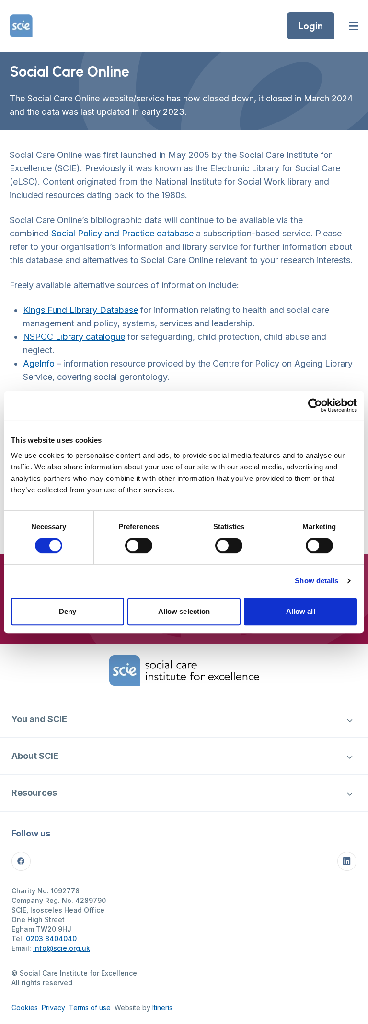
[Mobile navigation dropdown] (349, 719)
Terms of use (90, 1007)
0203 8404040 (51, 939)
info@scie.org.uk (61, 948)
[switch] (138, 545)
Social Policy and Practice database (122, 233)
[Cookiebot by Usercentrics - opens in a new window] (315, 405)
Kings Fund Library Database (80, 310)
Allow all (300, 611)
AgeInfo (39, 363)
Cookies (25, 1007)
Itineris (162, 1007)
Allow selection (184, 611)
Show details (316, 581)
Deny (67, 611)
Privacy (53, 1007)
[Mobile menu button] (353, 25)
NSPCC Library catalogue (74, 337)
